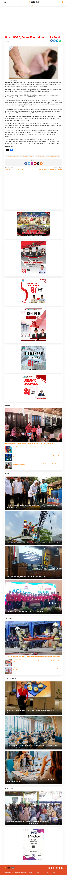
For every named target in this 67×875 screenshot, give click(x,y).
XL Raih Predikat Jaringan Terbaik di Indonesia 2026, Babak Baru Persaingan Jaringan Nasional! (36, 455)
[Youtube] (35, 163)
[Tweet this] (54, 40)
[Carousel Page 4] (35, 823)
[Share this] (51, 40)
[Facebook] (25, 163)
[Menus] (5, 2)
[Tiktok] (38, 163)
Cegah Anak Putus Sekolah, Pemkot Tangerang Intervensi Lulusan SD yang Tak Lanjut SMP (36, 660)
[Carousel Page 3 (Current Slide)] (33, 823)
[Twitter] (29, 163)
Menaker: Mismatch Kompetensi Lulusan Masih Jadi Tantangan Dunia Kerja (33, 446)
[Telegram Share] (57, 40)
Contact (53, 872)
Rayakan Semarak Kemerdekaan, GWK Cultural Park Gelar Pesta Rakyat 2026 (30, 443)
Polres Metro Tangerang (52, 156)
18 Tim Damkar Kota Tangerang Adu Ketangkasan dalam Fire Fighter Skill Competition (32, 656)
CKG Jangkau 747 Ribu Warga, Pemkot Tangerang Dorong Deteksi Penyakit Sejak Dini (33, 820)
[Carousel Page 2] (31, 823)
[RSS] (41, 163)
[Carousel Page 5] (37, 823)
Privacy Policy (45, 872)
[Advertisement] (33, 19)
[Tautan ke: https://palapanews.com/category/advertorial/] (61, 789)
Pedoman (37, 872)
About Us (31, 872)
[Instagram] (32, 163)
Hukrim (7, 41)
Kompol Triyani (40, 156)
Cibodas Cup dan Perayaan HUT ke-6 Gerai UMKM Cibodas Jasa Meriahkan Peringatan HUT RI (37, 668)
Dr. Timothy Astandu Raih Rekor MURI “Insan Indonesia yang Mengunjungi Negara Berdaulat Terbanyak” (35, 463)
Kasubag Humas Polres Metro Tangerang (17, 156)
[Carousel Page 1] (29, 823)
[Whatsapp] (60, 40)
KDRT (31, 156)
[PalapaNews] (34, 2)
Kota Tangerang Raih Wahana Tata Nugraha (50, 168)
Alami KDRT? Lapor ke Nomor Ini (14, 168)
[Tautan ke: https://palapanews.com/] (61, 618)
